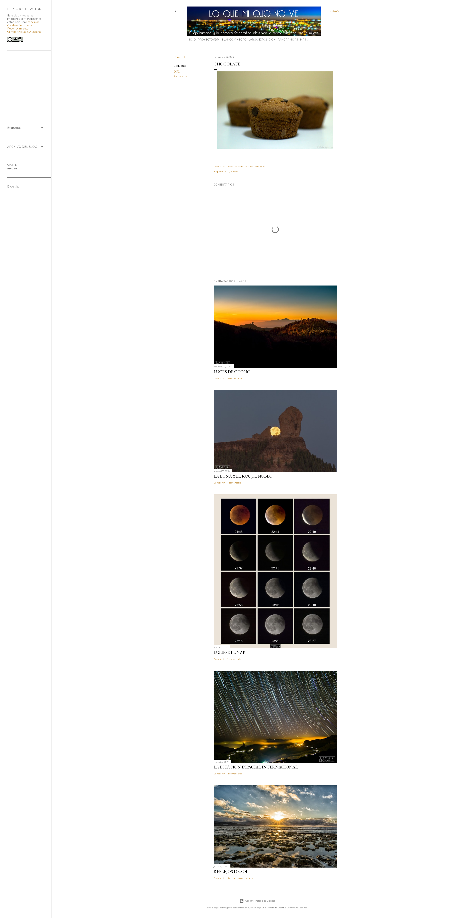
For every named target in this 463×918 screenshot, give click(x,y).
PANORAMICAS (288, 39)
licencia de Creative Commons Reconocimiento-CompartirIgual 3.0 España (24, 26)
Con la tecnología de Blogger (260, 900)
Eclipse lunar (230, 652)
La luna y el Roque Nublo (243, 476)
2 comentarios (235, 773)
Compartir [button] (180, 57)
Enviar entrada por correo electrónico (247, 166)
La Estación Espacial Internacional (256, 767)
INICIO (191, 39)
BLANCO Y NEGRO (234, 39)
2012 (177, 71)
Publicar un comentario (240, 878)
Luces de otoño (232, 371)
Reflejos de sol (231, 871)
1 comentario (234, 482)
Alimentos (180, 76)
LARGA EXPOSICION (262, 39)
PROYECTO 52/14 (209, 39)
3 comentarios (235, 378)
